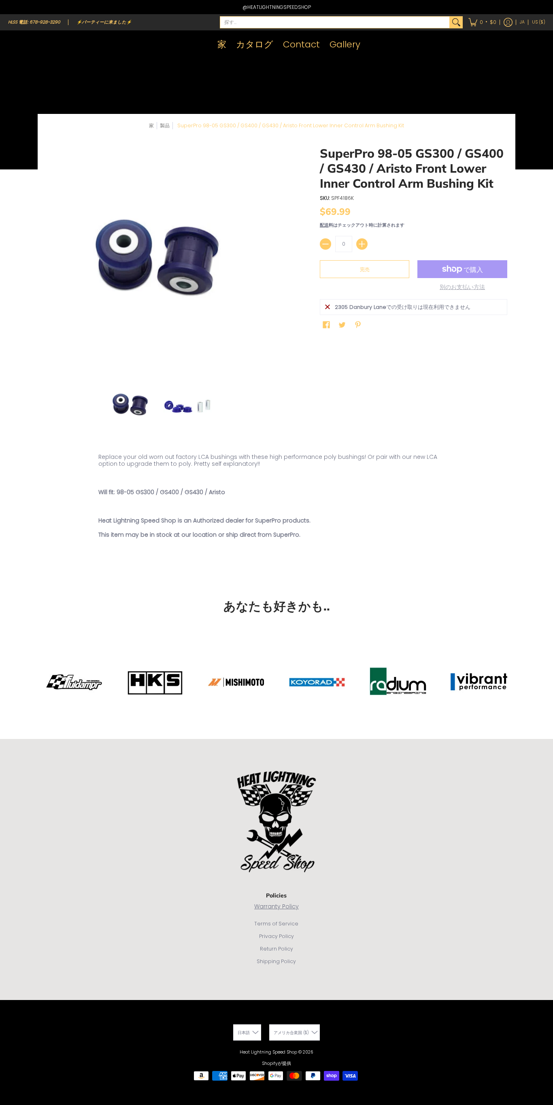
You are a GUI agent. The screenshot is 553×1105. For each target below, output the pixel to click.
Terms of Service (276, 923)
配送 (324, 225)
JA (522, 22)
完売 (365, 269)
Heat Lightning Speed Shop (268, 1052)
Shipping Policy (276, 961)
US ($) (538, 22)
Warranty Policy (276, 906)
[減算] (325, 244)
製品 (165, 125)
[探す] (456, 22)
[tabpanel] (276, 512)
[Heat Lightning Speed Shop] (16, 44)
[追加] (362, 244)
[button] (482, 22)
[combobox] (335, 22)
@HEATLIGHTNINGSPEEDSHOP (276, 7)
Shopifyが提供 (276, 1063)
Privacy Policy (276, 936)
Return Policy (276, 948)
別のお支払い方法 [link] (462, 287)
